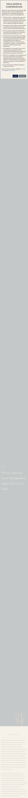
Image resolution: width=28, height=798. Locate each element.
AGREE (15, 76)
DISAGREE (22, 76)
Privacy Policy (11, 70)
